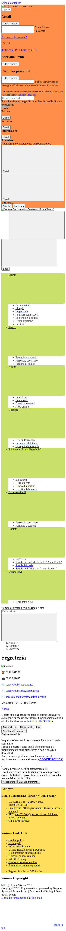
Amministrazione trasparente (24, 865)
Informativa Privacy (19, 846)
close (5, 268)
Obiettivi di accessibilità (21, 855)
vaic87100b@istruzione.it (20, 684)
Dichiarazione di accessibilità (24, 852)
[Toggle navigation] (29, 253)
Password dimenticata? (14, 37)
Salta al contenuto (11, 2)
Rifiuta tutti (30, 727)
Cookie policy (16, 840)
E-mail (38, 81)
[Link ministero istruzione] (17, 6)
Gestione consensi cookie (22, 862)
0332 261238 (20, 804)
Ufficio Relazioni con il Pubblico (26, 849)
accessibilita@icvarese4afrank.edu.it (26, 696)
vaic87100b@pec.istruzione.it (22, 690)
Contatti (12, 645)
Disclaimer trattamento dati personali (21, 897)
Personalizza (9, 727)
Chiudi (6, 117)
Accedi (6, 9)
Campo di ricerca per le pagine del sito (22, 607)
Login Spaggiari (28, 94)
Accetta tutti (14, 731)
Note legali (14, 843)
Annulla (6, 206)
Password (40, 30)
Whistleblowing (17, 859)
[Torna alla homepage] (33, 209)
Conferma (19, 206)
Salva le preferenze (29, 782)
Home (11, 642)
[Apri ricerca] (37, 225)
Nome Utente (42, 27)
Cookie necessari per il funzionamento (23, 768)
